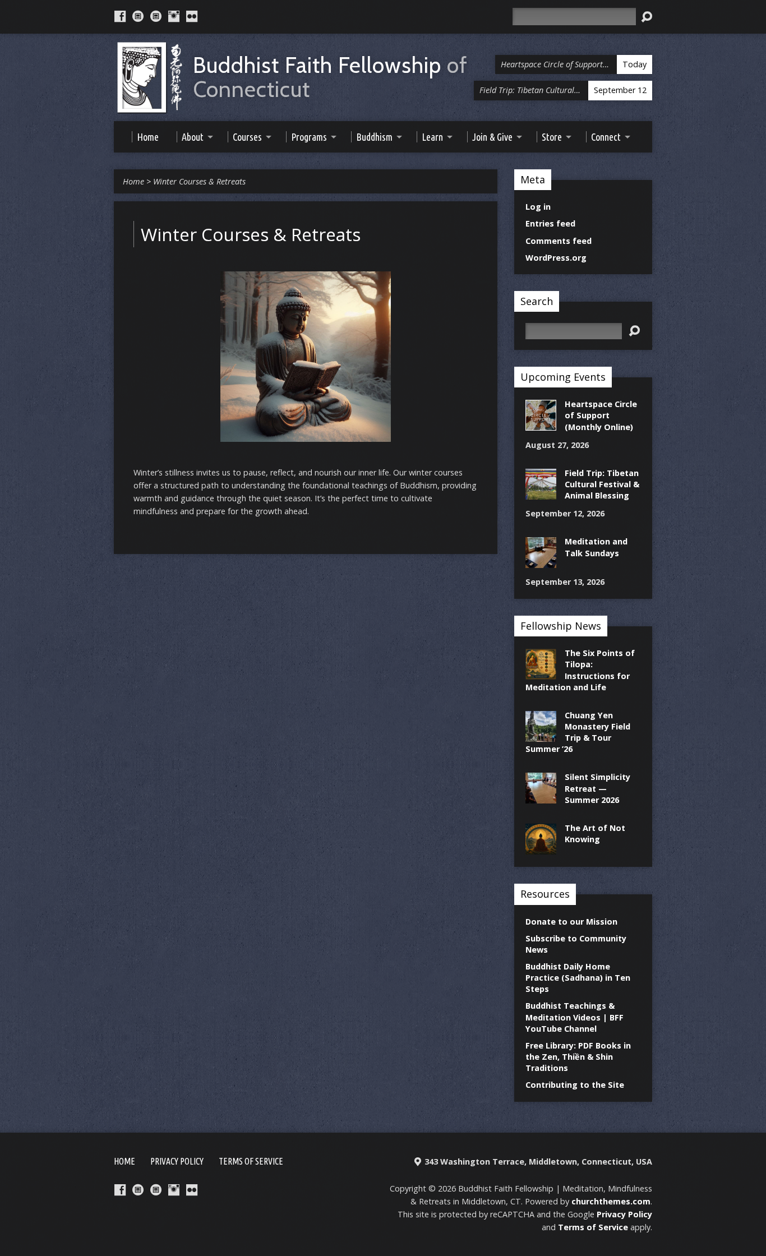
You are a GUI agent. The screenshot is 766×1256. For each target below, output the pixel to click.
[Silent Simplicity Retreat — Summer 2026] (540, 797)
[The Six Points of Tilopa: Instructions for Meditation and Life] (540, 673)
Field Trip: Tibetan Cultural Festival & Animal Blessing (602, 484)
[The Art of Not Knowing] (540, 848)
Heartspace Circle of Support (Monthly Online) (601, 415)
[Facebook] (120, 16)
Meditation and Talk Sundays (596, 547)
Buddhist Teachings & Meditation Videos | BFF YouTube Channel (574, 1016)
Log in (538, 206)
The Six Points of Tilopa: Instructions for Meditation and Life (580, 670)
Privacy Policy (177, 1161)
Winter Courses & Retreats (199, 181)
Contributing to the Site (574, 1084)
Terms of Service (251, 1161)
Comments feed (558, 241)
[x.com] (155, 16)
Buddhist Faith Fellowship (330, 77)
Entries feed (550, 223)
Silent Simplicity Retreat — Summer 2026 (597, 788)
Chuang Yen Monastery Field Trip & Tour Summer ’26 (577, 732)
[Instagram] (173, 16)
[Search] (646, 16)
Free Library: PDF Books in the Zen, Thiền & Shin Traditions (578, 1056)
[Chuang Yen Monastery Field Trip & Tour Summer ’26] (540, 736)
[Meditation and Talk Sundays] (540, 562)
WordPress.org (556, 257)
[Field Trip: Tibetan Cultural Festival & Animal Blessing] (540, 493)
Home (133, 181)
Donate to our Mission (571, 921)
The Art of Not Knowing (595, 833)
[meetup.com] (138, 16)
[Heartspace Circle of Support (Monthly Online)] (540, 424)
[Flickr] (191, 16)
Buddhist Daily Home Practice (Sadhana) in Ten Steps (577, 977)
